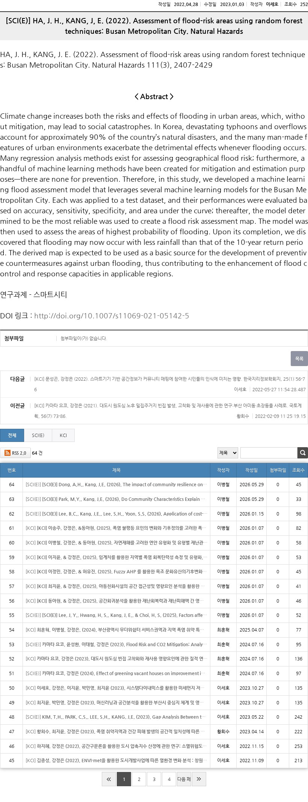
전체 (12, 435)
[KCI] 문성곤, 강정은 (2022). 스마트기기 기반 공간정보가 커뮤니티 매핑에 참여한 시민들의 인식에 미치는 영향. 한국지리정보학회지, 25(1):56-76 (170, 384)
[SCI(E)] (116, 484)
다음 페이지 (184, 781)
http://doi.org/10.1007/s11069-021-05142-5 (111, 316)
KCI (63, 435)
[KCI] (116, 528)
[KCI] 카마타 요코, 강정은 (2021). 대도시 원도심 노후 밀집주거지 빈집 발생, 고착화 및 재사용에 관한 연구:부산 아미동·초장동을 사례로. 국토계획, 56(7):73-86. (170, 411)
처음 (109, 779)
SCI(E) (38, 435)
